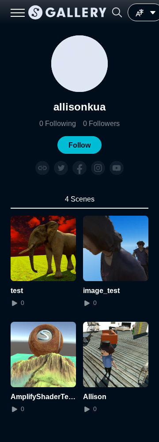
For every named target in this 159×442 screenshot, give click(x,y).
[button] (117, 12)
